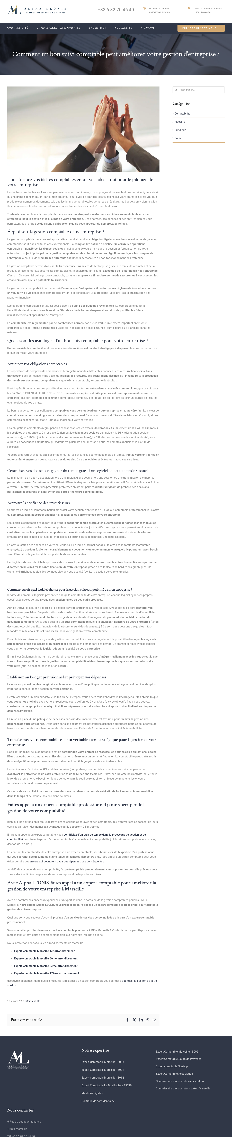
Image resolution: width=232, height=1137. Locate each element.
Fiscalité (180, 121)
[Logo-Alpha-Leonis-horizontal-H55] (36, 6)
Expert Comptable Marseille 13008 (103, 1062)
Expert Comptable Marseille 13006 (177, 1051)
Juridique (180, 130)
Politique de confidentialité (98, 1101)
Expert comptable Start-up (172, 1066)
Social (178, 138)
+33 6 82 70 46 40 (116, 9)
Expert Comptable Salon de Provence (178, 1059)
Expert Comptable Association (174, 1073)
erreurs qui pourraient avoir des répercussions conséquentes (67, 861)
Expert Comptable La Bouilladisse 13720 (107, 1085)
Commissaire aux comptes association (180, 1081)
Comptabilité (33, 1001)
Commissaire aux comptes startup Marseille (183, 1088)
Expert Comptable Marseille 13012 (103, 1077)
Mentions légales (92, 1093)
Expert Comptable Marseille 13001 (103, 1069)
